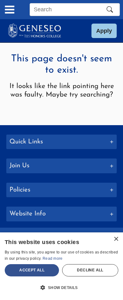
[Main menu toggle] (9, 9)
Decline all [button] (90, 270)
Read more (53, 258)
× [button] (116, 239)
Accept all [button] (31, 270)
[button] (104, 31)
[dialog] (61, 266)
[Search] (110, 9)
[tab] (61, 142)
